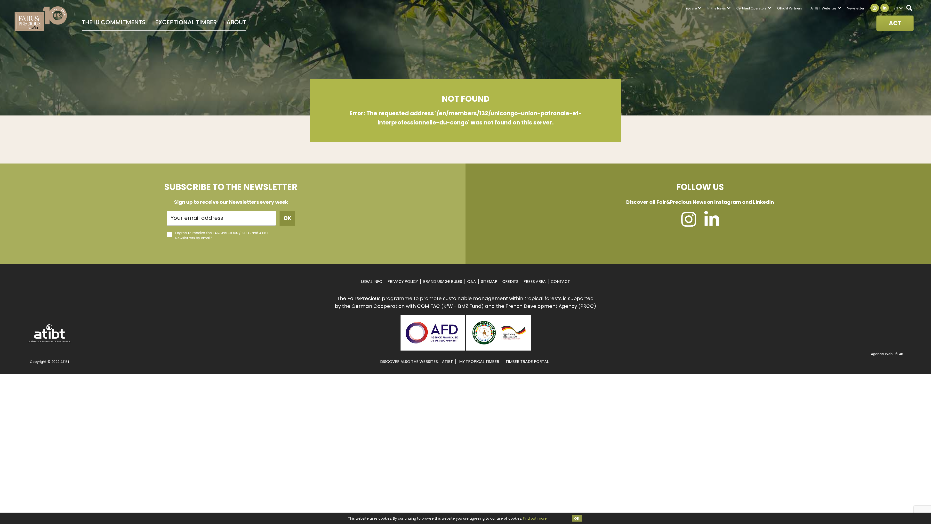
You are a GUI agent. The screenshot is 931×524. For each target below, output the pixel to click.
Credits (510, 281)
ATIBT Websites (823, 8)
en (896, 8)
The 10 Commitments (113, 22)
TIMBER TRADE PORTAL (527, 361)
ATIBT (447, 361)
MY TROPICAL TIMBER (479, 361)
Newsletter (855, 8)
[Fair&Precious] (41, 18)
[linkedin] (712, 224)
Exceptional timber (186, 22)
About (236, 22)
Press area (534, 281)
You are (691, 8)
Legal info (371, 281)
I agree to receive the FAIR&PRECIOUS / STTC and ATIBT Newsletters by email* (221, 235)
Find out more (535, 518)
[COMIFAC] (498, 348)
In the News (716, 8)
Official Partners (789, 8)
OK (576, 518)
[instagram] (689, 224)
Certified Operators (751, 8)
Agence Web (882, 354)
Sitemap (489, 281)
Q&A (471, 281)
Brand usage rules (442, 281)
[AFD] (433, 348)
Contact (560, 281)
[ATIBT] (49, 341)
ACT (895, 23)
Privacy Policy (402, 281)
